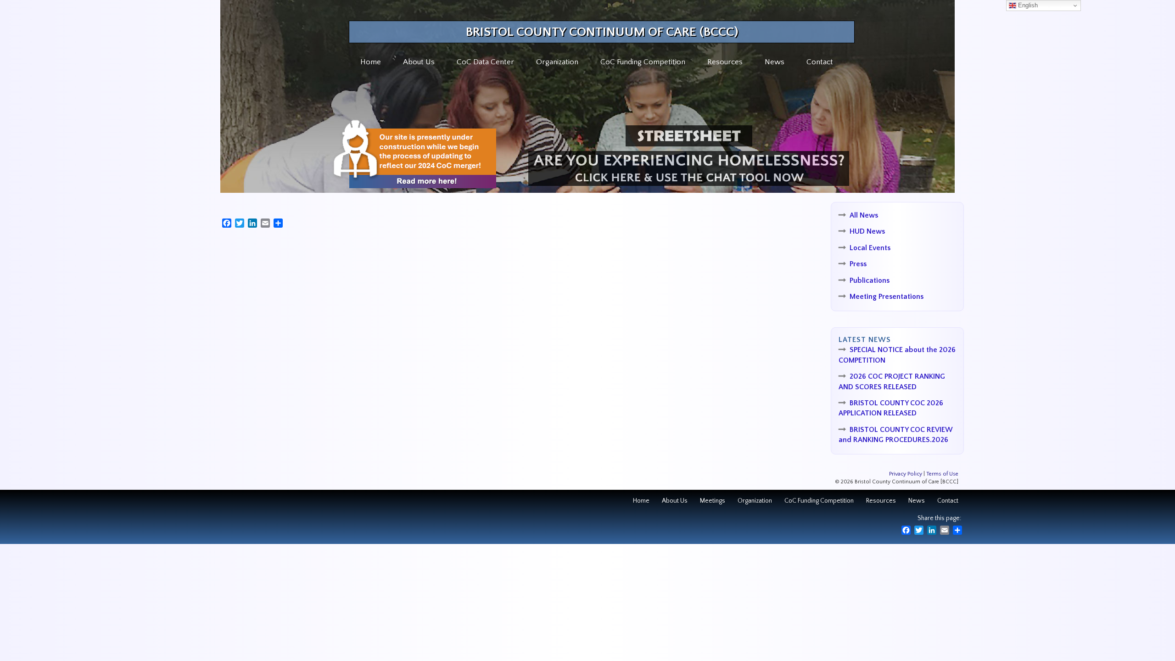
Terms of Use (942, 474)
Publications (870, 280)
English (1027, 5)
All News (864, 215)
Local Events (870, 248)
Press (858, 264)
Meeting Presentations (886, 296)
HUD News (867, 231)
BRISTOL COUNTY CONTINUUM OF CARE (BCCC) (602, 32)
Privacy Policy (905, 474)
